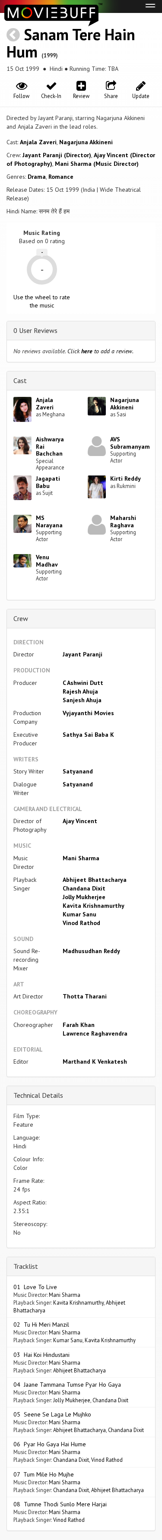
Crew (20, 618)
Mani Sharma (81, 858)
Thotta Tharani (85, 996)
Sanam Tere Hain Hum (70, 43)
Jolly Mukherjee (84, 897)
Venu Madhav (47, 560)
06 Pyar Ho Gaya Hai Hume (49, 1444)
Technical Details (38, 1095)
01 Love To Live (35, 1287)
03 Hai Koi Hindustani (41, 1355)
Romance (60, 177)
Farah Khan (79, 1025)
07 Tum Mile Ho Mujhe (43, 1474)
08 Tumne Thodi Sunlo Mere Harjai (60, 1504)
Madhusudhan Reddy (91, 951)
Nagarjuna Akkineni (86, 142)
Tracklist (25, 1266)
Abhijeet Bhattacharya (95, 880)
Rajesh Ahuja (80, 691)
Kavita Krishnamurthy (93, 905)
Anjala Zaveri (38, 142)
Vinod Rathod (81, 923)
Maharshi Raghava (123, 521)
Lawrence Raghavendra (95, 1033)
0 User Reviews (35, 330)
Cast (20, 380)
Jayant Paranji (82, 654)
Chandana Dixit (84, 888)
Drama (37, 177)
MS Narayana (49, 521)
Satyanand (78, 771)
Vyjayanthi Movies (88, 713)
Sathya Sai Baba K (88, 734)
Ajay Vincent (80, 821)
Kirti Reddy (125, 478)
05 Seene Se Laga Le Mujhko (52, 1414)
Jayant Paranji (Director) (56, 155)
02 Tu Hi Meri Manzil (41, 1324)
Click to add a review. (100, 351)
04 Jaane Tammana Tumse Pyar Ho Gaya (67, 1384)
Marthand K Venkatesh (95, 1061)
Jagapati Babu (48, 482)
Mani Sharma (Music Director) (97, 164)
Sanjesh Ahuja (82, 700)
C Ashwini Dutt (83, 683)
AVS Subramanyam (130, 442)
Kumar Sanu (79, 914)
